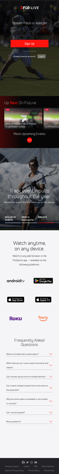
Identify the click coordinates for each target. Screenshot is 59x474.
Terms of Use (49, 470)
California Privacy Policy (14, 470)
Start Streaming (23, 121)
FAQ (35, 466)
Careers (27, 466)
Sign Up (30, 43)
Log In (41, 56)
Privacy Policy (34, 470)
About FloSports (48, 466)
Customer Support (12, 466)
